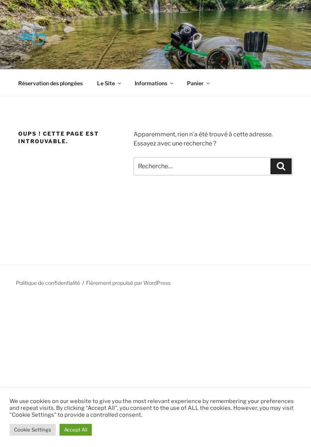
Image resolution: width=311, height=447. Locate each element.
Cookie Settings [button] (32, 430)
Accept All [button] (75, 430)
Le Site (106, 83)
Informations (151, 83)
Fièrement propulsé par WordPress (128, 283)
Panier (195, 83)
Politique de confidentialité (48, 283)
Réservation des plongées (50, 83)
